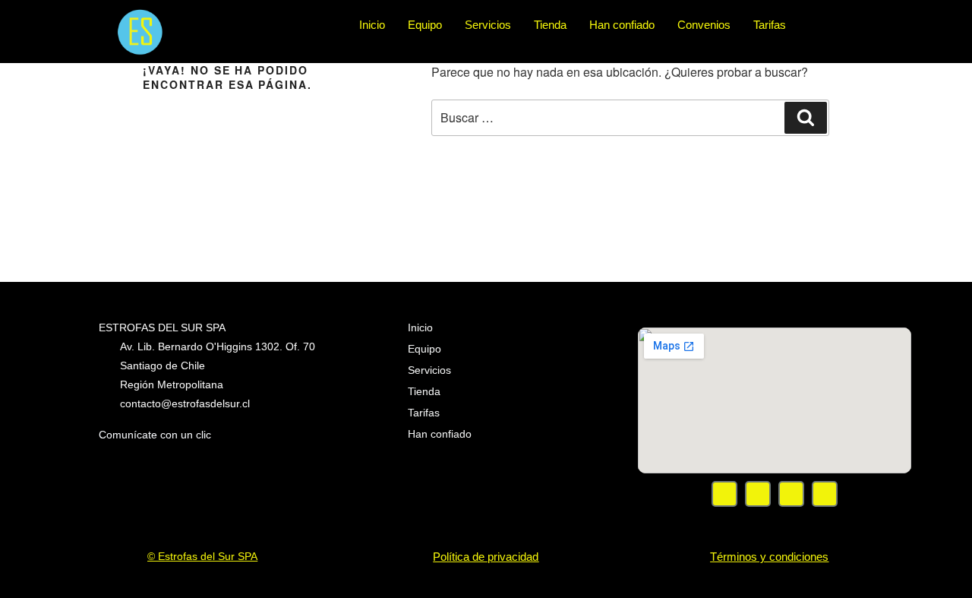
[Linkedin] (825, 494)
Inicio (372, 24)
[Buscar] (805, 118)
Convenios (704, 24)
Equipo (425, 24)
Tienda (550, 24)
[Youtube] (791, 494)
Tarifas (769, 24)
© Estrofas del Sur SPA (202, 556)
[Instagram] (758, 494)
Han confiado (622, 24)
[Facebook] (724, 494)
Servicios (488, 24)
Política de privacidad (485, 556)
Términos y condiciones (769, 556)
